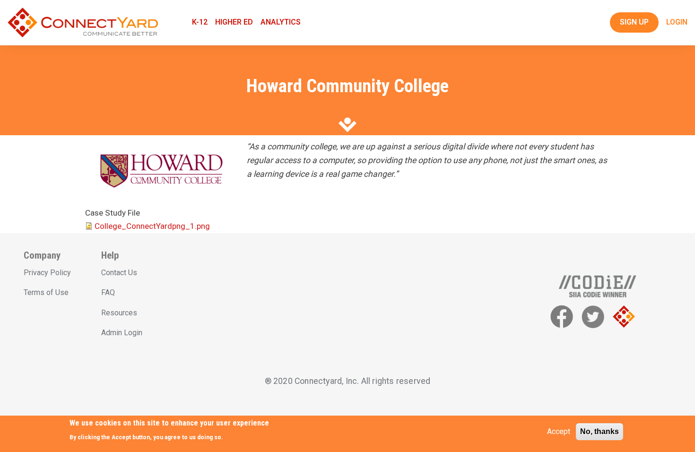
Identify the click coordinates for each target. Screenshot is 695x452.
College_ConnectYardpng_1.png (152, 226)
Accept (558, 431)
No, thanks (599, 431)
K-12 (200, 21)
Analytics (281, 21)
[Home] (82, 22)
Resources (119, 312)
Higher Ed (234, 21)
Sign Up (634, 21)
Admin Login (121, 332)
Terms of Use (46, 292)
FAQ (108, 292)
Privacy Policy (47, 272)
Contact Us (119, 272)
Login (676, 21)
